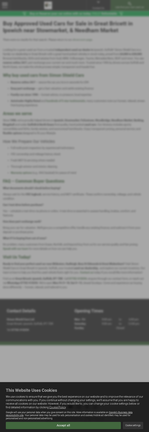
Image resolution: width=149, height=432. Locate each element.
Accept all (63, 425)
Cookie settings (133, 425)
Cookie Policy (57, 407)
